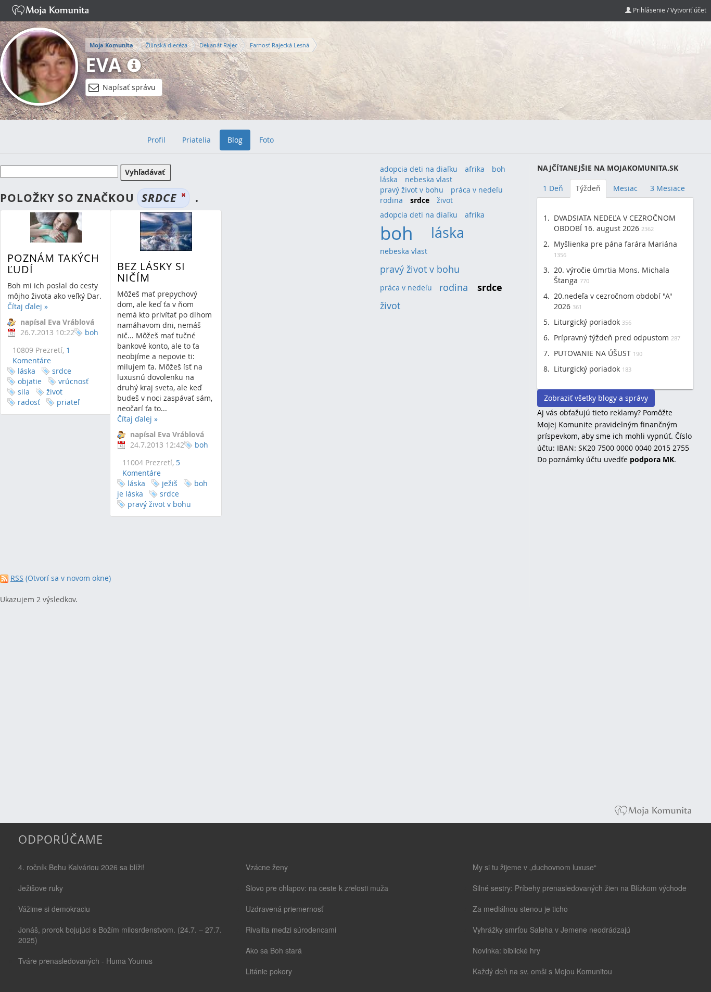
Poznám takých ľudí (53, 263)
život (54, 392)
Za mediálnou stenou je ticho (520, 909)
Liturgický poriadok (587, 322)
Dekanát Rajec (218, 45)
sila (24, 392)
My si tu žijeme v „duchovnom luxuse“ (534, 867)
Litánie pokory (269, 971)
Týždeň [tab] (588, 188)
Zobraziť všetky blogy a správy (596, 398)
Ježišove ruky (40, 888)
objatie (30, 381)
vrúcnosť (73, 381)
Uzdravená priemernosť (284, 909)
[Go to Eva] (39, 67)
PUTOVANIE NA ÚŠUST (592, 353)
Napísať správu (129, 87)
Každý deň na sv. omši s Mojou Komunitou (542, 971)
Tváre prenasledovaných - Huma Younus (85, 961)
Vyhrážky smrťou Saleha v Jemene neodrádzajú (551, 929)
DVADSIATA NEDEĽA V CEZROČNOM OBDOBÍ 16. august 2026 (615, 223)
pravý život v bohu (159, 504)
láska (26, 371)
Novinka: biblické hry (506, 950)
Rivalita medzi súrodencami (291, 929)
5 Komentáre (151, 467)
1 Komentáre (41, 355)
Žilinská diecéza (166, 45)
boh (91, 332)
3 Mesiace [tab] (667, 188)
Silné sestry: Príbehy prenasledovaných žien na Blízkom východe (580, 888)
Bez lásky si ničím (151, 272)
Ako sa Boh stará (274, 950)
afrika (475, 169)
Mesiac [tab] (625, 188)
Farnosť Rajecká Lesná (279, 45)
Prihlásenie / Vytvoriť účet (668, 10)
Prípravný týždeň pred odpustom (611, 337)
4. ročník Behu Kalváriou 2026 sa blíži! (81, 867)
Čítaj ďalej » (27, 306)
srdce (61, 371)
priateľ (68, 402)
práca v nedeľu (477, 190)
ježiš (169, 483)
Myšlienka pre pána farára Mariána (615, 244)
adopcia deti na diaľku (419, 169)
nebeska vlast (428, 179)
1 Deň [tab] (553, 188)
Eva (103, 65)
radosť (29, 402)
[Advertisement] (615, 642)
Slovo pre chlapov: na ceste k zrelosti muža (317, 888)
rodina (391, 200)
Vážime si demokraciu (54, 909)
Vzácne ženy (267, 867)
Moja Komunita (111, 45)
